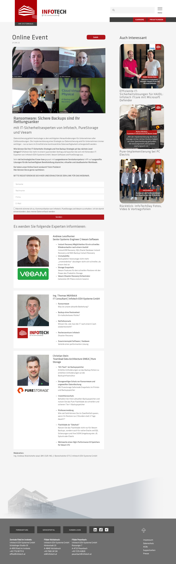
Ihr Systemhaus (25, 24)
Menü (160, 13)
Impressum (148, 540)
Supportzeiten (149, 550)
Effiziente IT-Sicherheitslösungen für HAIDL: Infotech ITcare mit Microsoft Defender (141, 96)
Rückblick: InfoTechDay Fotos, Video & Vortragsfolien (141, 208)
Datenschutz (148, 544)
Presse (146, 554)
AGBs (145, 547)
